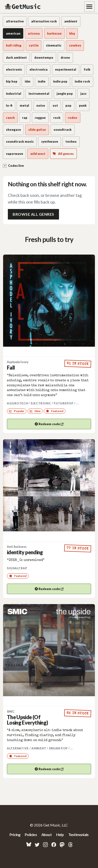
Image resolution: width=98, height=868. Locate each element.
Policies (31, 834)
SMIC (11, 711)
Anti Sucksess (16, 547)
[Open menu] (89, 6)
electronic (41, 403)
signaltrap (17, 568)
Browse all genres (33, 214)
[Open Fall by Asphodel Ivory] (49, 301)
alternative (18, 748)
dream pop (58, 748)
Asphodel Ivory (18, 362)
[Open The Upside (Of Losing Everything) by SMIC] (49, 650)
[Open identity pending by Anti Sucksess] (49, 485)
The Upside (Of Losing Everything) (27, 720)
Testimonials (78, 834)
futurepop (64, 403)
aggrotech (17, 403)
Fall (11, 368)
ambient (38, 748)
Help (60, 834)
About (46, 834)
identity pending (25, 552)
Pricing (15, 834)
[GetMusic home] (23, 6)
